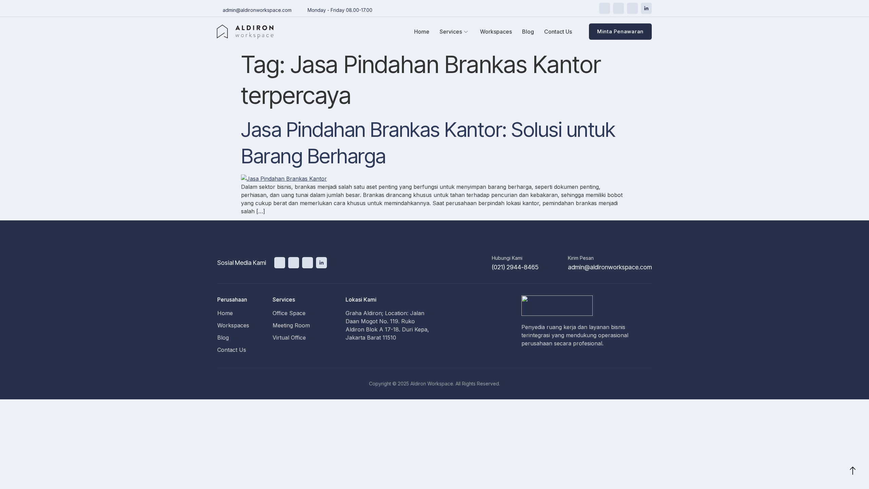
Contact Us (558, 31)
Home (421, 31)
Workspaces (496, 31)
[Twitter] (604, 8)
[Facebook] (618, 8)
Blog (528, 31)
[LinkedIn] (646, 8)
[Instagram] (632, 8)
